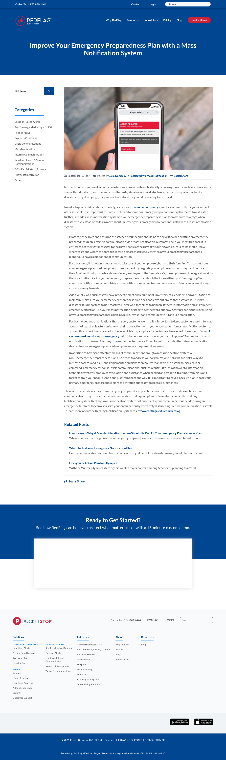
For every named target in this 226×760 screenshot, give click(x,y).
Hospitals (82, 664)
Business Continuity (26, 138)
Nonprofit (82, 674)
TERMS (149, 740)
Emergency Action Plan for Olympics (93, 463)
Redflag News (22, 132)
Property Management (88, 679)
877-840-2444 (132, 620)
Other (18, 180)
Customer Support (22, 697)
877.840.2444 (38, 4)
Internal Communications (29, 154)
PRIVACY (123, 740)
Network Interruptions (57, 666)
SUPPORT (136, 740)
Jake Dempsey (117, 175)
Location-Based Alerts (27, 121)
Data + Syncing (20, 677)
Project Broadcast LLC (81, 740)
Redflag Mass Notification (58, 648)
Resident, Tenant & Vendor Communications (30, 161)
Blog (179, 20)
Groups (17, 672)
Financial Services (86, 654)
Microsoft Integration (27, 174)
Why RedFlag (114, 20)
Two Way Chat (20, 658)
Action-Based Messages (25, 653)
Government (83, 659)
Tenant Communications (58, 671)
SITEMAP (160, 740)
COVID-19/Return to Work (30, 169)
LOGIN (170, 620)
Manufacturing (84, 669)
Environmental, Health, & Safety (93, 649)
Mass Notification (25, 149)
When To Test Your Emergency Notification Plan (100, 448)
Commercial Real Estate (89, 644)
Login (153, 4)
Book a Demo (199, 19)
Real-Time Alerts (21, 648)
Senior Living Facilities (88, 684)
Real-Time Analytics (23, 682)
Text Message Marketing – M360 (33, 127)
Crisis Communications (28, 143)
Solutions (132, 20)
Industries (150, 20)
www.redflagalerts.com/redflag (159, 411)
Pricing (167, 20)
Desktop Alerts (20, 663)
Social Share (181, 175)
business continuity (145, 207)
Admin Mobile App (22, 687)
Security (17, 692)
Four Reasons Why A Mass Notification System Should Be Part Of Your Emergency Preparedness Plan (135, 433)
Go (49, 91)
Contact (136, 4)
